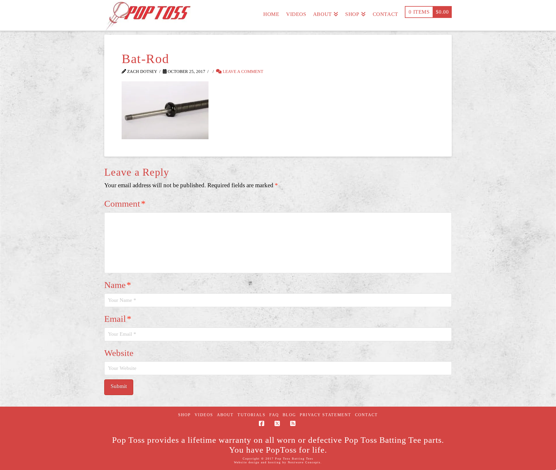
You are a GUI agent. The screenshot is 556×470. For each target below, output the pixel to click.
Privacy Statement (325, 415)
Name (117, 285)
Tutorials (251, 415)
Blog (289, 415)
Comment (125, 204)
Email (117, 319)
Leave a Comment (242, 71)
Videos (204, 415)
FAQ (274, 415)
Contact (366, 415)
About (225, 415)
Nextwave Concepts (304, 462)
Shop (184, 415)
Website (118, 353)
